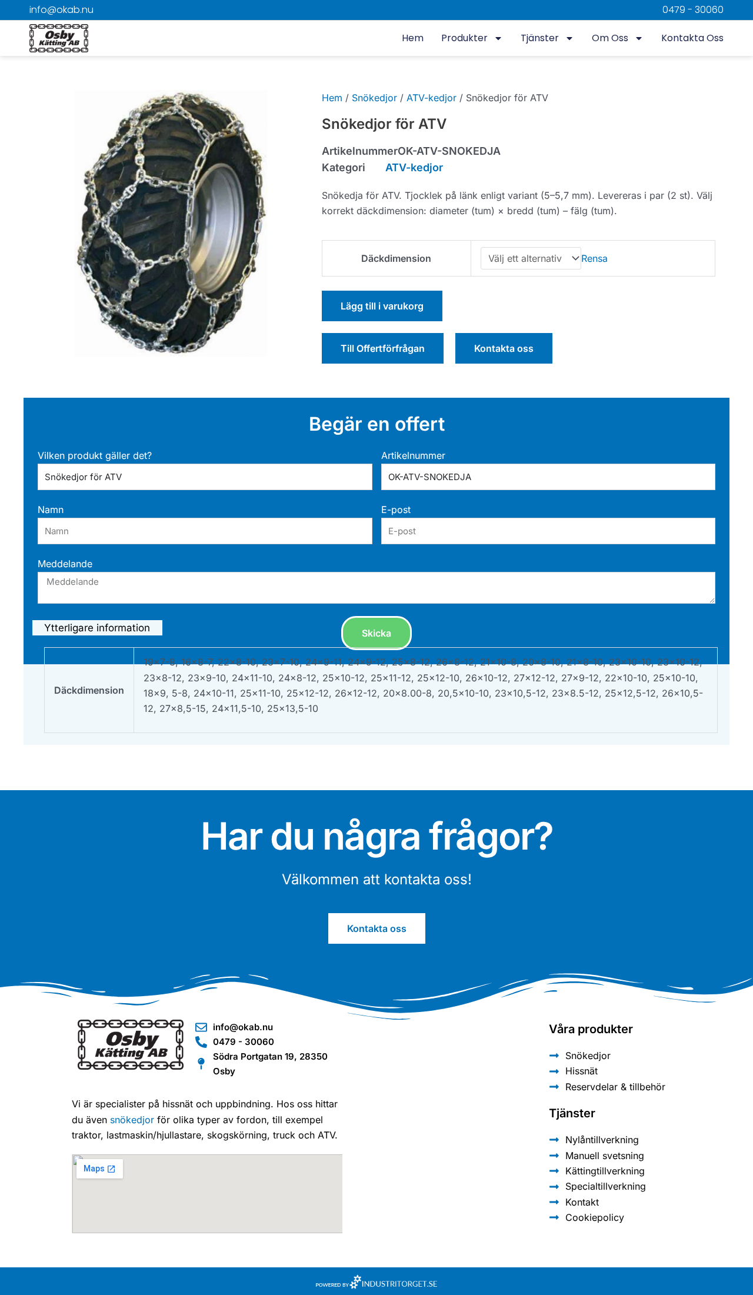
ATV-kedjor (432, 98)
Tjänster (540, 38)
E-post (396, 509)
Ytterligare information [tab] (97, 628)
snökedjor (132, 1120)
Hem (413, 38)
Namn (51, 509)
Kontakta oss (692, 38)
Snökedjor (374, 98)
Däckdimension (396, 258)
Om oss (610, 38)
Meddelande (65, 564)
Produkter (464, 38)
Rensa (594, 258)
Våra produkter (591, 1029)
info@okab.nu (61, 9)
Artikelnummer (413, 455)
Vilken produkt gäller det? (95, 455)
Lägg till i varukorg (382, 306)
